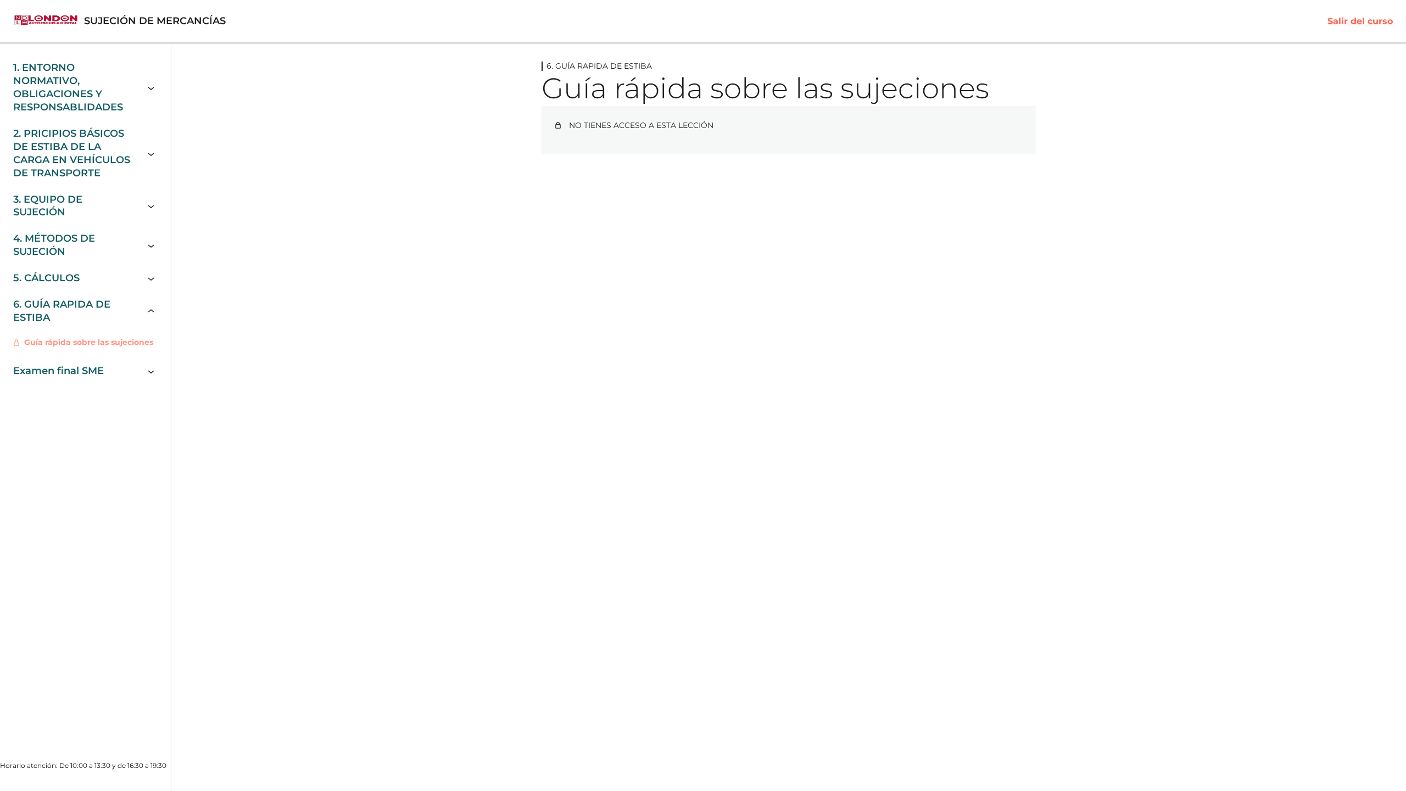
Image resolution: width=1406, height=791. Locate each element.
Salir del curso (1360, 21)
